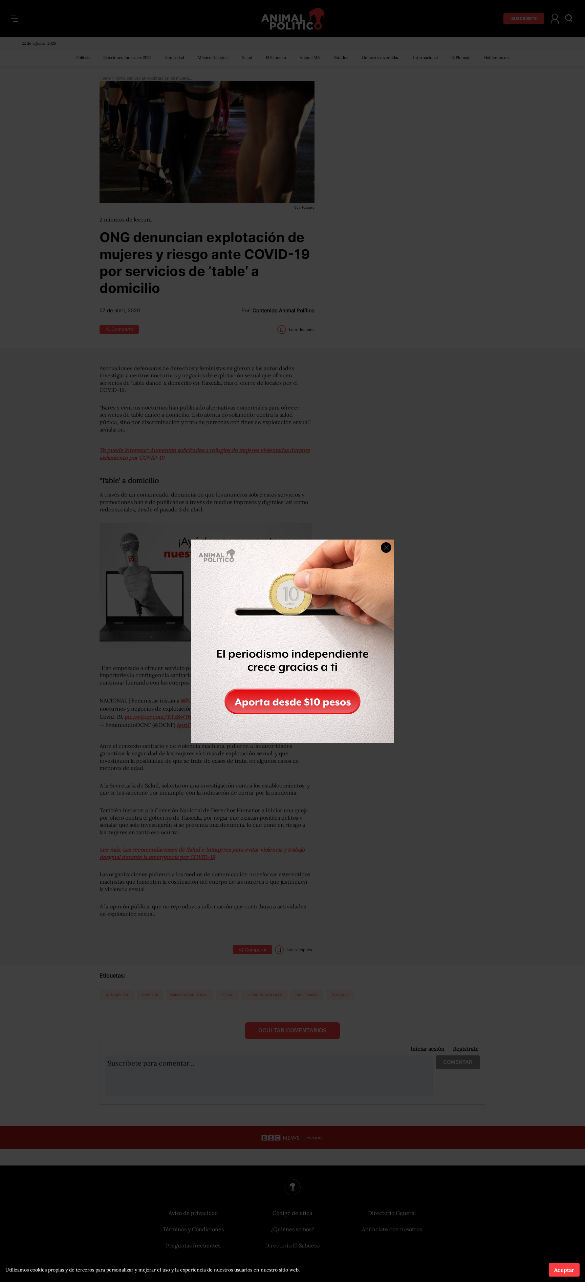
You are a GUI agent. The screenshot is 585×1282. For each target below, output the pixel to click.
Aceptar (564, 1269)
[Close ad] (386, 547)
